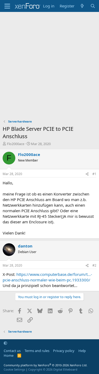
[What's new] (82, 6)
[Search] (93, 6)
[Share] (87, 174)
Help (82, 350)
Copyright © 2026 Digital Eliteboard (52, 369)
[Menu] (7, 6)
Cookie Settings (14, 369)
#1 (94, 174)
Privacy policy (63, 350)
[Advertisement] (49, 64)
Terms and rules (37, 350)
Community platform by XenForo (45, 365)
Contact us (12, 350)
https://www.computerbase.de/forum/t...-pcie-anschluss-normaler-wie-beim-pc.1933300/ (47, 277)
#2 (94, 265)
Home (8, 355)
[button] (5, 343)
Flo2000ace (15, 143)
